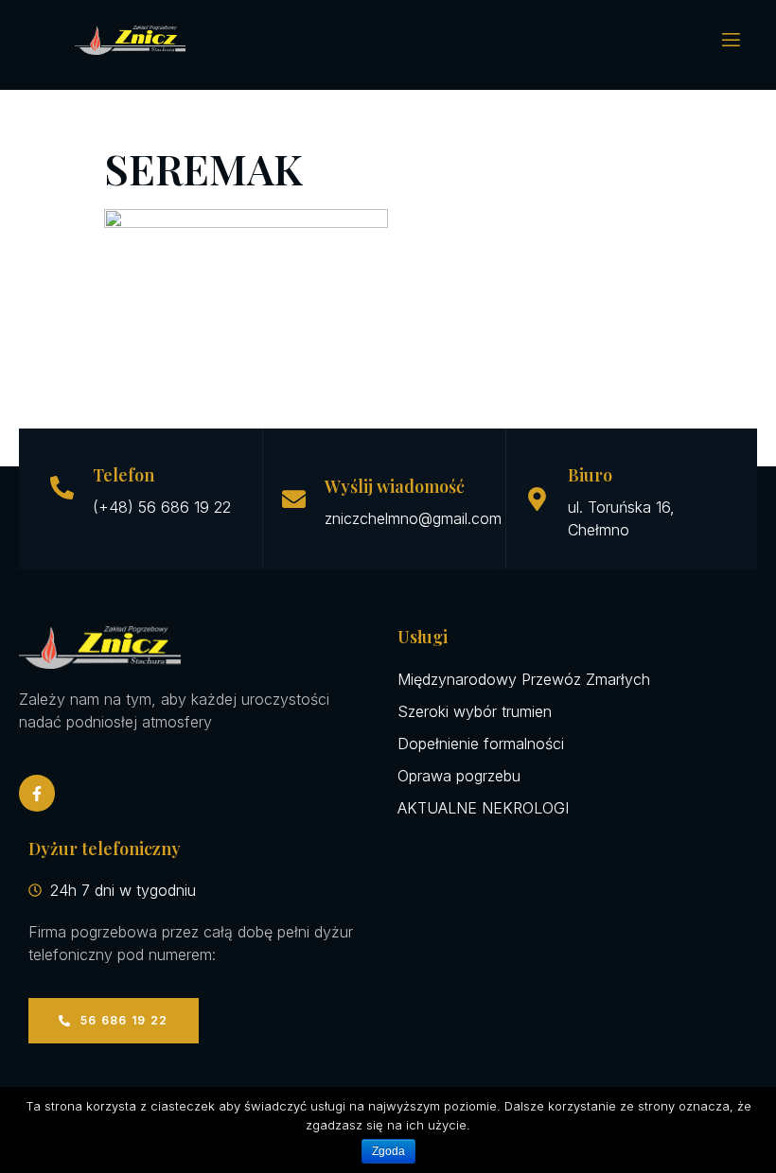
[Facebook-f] (37, 793)
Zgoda (388, 1151)
